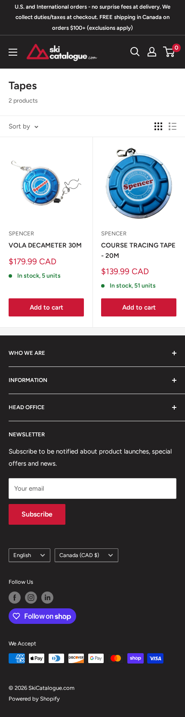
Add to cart (46, 307)
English (22, 555)
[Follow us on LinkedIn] (47, 598)
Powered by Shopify (34, 698)
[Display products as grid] (158, 126)
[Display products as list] (172, 126)
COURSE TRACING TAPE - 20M (138, 250)
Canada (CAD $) (79, 555)
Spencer (21, 233)
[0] (169, 52)
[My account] (152, 51)
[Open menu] (13, 52)
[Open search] (135, 51)
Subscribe (37, 514)
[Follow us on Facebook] (15, 598)
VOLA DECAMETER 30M (45, 245)
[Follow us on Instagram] (31, 598)
